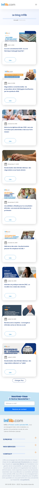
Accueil (16, 20)
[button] (36, 4)
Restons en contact (19, 409)
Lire (10, 60)
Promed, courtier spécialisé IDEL (18, 425)
